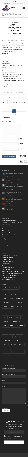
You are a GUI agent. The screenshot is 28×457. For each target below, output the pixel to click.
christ (5, 298)
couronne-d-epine (7, 302)
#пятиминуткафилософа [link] (8, 84)
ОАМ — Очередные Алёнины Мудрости (14, 29)
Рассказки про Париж (8, 267)
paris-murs (20, 332)
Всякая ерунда (17, 14)
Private (11, 14)
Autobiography (6, 263)
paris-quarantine (7, 336)
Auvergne (16, 287)
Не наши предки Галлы (8, 277)
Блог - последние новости (9, 13)
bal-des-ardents (14, 291)
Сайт (21, 148)
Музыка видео (6, 259)
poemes (16, 340)
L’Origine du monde (16, 321)
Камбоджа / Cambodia (8, 239)
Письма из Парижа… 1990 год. (10, 255)
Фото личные (5, 249)
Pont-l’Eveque (13, 344)
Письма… (4, 253)
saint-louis (14, 348)
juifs (4, 317)
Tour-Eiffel (21, 351)
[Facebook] (14, 1)
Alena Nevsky (21, 92)
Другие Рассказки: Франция (9, 220)
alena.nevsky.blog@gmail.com (19, 3)
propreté (21, 344)
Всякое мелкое (6, 269)
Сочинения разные (7, 251)
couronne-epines (18, 302)
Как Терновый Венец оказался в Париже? (13, 271)
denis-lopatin (19, 306)
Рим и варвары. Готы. (8, 279)
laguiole (10, 317)
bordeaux (6, 294)
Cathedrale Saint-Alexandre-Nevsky (11, 230)
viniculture (20, 355)
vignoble (12, 355)
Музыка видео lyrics (7, 226)
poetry (5, 344)
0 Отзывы (12, 92)
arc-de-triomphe (7, 287)
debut (12, 306)
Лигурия (4, 237)
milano (11, 325)
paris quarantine (17, 336)
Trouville (5, 355)
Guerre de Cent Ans (8, 313)
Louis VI (17, 317)
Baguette (5, 291)
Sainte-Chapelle (7, 351)
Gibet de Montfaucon (8, 310)
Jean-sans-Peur (18, 313)
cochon (11, 298)
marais (5, 325)
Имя (21, 138)
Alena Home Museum (7, 261)
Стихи (3, 247)
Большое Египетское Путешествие (11, 235)
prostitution (6, 348)
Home (8, 14)
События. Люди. (6, 224)
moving (5, 332)
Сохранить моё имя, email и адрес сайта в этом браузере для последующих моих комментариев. (23, 158)
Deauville (5, 306)
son (14, 351)
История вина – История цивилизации (12, 222)
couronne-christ (19, 298)
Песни (4, 228)
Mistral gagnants (20, 325)
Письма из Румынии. (7, 257)
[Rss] (16, 1)
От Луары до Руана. (7, 241)
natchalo (12, 332)
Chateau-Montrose (15, 294)
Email (21, 143)
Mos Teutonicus (15, 329)
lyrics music (6, 321)
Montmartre (6, 329)
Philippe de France (7, 340)
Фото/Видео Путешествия (9, 233)
